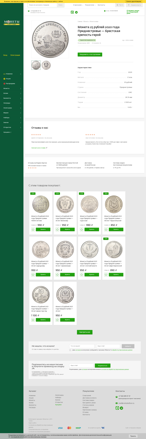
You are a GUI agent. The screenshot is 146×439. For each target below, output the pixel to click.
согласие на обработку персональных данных (115, 369)
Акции (31, 398)
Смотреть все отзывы (38, 148)
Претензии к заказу (90, 410)
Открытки (59, 402)
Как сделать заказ (89, 402)
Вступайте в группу (94, 428)
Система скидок (88, 400)
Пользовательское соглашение (38, 429)
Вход (5, 55)
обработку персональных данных (122, 350)
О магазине (77, 5)
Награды (32, 407)
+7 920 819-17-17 (35, 11)
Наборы (58, 397)
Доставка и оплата (89, 398)
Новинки (32, 395)
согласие (78, 350)
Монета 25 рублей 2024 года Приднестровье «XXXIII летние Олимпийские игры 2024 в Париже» (40, 219)
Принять (133, 436)
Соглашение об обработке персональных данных (28, 437)
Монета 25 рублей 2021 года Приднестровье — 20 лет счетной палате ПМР (88, 264)
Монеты (32, 400)
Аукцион (58, 404)
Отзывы (85, 412)
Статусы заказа (88, 405)
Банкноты (32, 405)
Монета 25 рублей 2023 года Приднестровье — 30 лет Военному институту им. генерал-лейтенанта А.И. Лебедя (65, 219)
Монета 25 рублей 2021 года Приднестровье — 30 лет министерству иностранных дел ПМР (40, 309)
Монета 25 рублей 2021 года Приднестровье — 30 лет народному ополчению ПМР (40, 264)
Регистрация (15, 55)
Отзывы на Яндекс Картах (37, 163)
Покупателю (89, 5)
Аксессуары (59, 395)
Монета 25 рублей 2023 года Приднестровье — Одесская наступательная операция (88, 219)
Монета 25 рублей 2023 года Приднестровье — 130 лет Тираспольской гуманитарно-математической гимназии (113, 219)
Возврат (86, 407)
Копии (31, 402)
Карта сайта (32, 423)
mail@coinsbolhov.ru (126, 403)
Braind (139, 428)
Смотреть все (84, 332)
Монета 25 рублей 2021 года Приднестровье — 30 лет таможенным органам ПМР (64, 264)
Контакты (101, 5)
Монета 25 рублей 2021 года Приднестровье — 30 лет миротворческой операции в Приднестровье (113, 264)
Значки (57, 400)
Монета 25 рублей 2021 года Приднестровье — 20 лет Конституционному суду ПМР (65, 309)
